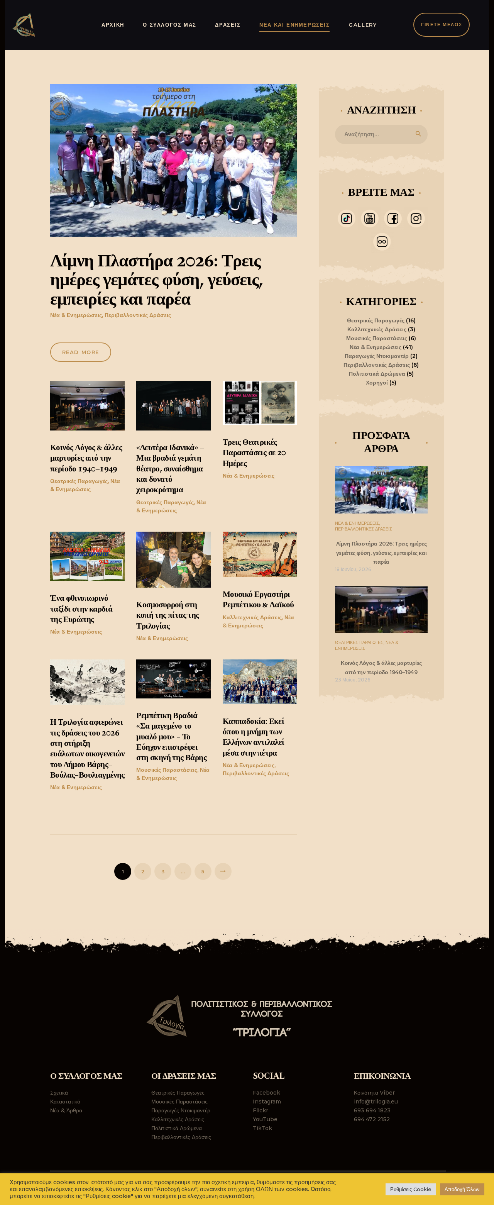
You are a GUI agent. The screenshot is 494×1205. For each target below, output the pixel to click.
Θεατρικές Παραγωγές (79, 481)
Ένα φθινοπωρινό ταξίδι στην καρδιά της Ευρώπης (81, 609)
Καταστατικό (65, 1101)
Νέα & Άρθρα (66, 1110)
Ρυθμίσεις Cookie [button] (410, 1189)
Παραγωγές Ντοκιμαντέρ (377, 356)
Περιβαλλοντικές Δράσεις (138, 315)
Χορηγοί (377, 382)
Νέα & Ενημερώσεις (76, 315)
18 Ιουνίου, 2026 (353, 569)
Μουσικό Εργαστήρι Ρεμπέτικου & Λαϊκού (258, 600)
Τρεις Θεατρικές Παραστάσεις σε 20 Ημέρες (254, 453)
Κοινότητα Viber (374, 1092)
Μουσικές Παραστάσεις (166, 769)
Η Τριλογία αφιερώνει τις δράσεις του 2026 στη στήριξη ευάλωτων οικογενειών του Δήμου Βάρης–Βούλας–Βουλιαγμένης (87, 749)
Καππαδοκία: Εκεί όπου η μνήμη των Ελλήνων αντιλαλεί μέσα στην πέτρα (253, 738)
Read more (80, 352)
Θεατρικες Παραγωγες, (360, 642)
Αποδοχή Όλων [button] (462, 1189)
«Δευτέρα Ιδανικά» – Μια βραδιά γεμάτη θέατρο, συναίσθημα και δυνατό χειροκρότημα (170, 469)
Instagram (267, 1101)
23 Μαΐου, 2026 (352, 680)
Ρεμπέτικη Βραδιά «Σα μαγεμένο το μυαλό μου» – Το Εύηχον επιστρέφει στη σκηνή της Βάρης (171, 737)
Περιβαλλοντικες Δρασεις (363, 529)
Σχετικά (59, 1092)
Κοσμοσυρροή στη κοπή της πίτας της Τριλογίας (167, 616)
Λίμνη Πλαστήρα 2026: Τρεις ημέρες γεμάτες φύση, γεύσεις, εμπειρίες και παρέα (156, 281)
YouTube (265, 1119)
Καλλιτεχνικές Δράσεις (252, 617)
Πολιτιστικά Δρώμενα (377, 373)
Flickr (260, 1110)
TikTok (262, 1128)
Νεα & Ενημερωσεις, (357, 523)
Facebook (266, 1092)
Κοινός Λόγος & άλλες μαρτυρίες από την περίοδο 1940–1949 (86, 459)
